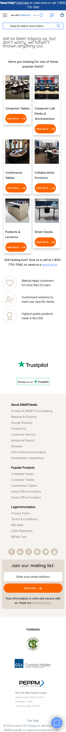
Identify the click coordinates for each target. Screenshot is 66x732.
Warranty (17, 525)
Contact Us (18, 428)
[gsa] (33, 670)
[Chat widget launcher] (56, 722)
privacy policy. (41, 603)
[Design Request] (41, 15)
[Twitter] (46, 552)
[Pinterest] (37, 552)
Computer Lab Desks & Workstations (45, 114)
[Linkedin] (20, 552)
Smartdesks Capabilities (27, 458)
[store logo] (25, 16)
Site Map (33, 720)
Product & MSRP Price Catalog (31, 411)
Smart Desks (44, 232)
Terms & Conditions (24, 519)
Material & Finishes (24, 417)
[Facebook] (12, 552)
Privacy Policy (20, 513)
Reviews (16, 446)
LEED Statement (22, 531)
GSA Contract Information (28, 452)
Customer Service (23, 434)
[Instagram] (29, 552)
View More (12, 118)
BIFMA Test (18, 537)
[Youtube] (54, 552)
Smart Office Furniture (26, 497)
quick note (49, 264)
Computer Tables (17, 108)
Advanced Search (23, 440)
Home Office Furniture (26, 491)
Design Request (21, 423)
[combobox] (31, 26)
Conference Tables (24, 485)
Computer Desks (22, 474)
